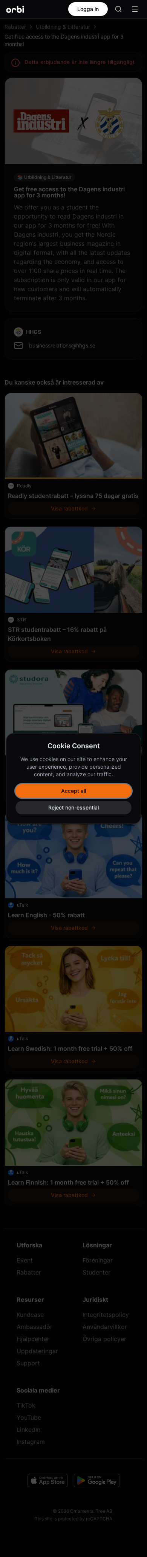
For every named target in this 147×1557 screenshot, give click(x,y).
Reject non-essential (73, 807)
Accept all (73, 791)
